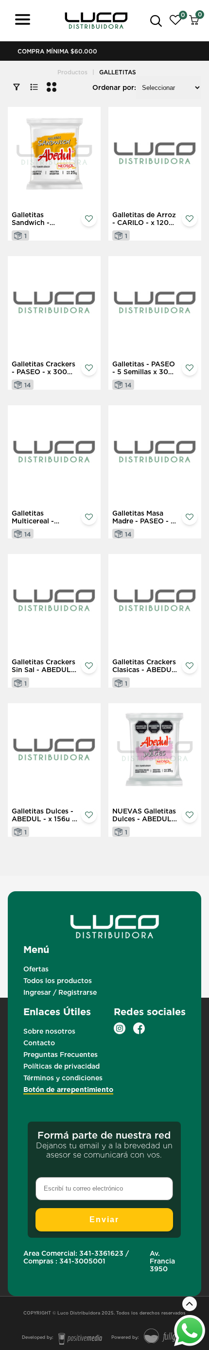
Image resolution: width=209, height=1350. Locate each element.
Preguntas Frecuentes (60, 1054)
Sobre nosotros (49, 1031)
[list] (34, 87)
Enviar (104, 1219)
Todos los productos (57, 981)
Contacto (39, 1043)
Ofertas (36, 969)
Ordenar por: (114, 87)
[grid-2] (51, 87)
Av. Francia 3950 (162, 1261)
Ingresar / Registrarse (60, 992)
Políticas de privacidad (61, 1066)
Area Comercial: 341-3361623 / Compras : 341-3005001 (76, 1257)
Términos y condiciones (63, 1078)
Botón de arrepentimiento (68, 1089)
